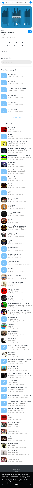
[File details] (16, 75)
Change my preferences (18, 481)
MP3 (3, 37)
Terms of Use (16, 469)
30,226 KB (9, 37)
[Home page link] (3, 2)
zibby (14, 37)
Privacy (16, 471)
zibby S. (3, 35)
